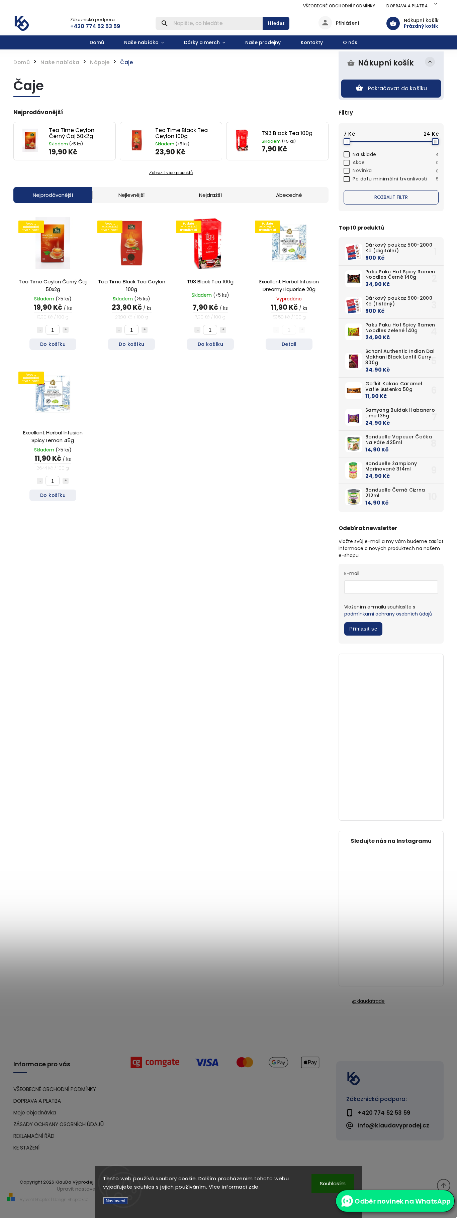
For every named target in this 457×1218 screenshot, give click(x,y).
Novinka (396, 170)
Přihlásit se (363, 629)
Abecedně (289, 194)
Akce (396, 162)
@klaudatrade (368, 1001)
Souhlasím (333, 1183)
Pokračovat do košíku (397, 88)
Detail (289, 344)
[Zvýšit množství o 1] (66, 330)
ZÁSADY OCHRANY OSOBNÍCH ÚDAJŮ (58, 1124)
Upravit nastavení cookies (88, 1189)
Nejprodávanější (53, 194)
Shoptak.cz (78, 1199)
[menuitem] (102, 42)
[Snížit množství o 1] (40, 330)
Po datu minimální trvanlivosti (396, 178)
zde (254, 1186)
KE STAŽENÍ (26, 1147)
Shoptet (42, 1199)
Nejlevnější (131, 194)
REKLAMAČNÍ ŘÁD (34, 1135)
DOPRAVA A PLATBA (407, 6)
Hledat (276, 23)
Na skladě (396, 154)
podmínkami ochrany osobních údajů (388, 614)
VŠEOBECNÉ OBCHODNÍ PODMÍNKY (339, 6)
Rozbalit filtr (391, 197)
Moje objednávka (34, 1112)
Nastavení (115, 1200)
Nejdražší (210, 194)
